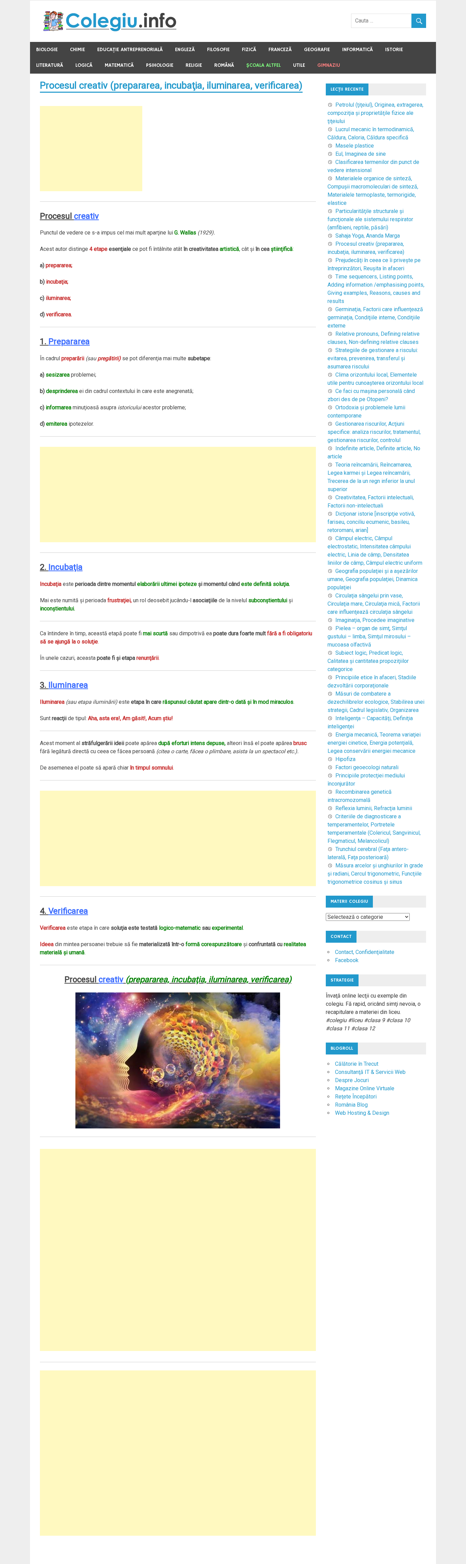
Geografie (317, 49)
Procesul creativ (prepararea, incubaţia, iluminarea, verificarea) (171, 85)
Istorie (394, 49)
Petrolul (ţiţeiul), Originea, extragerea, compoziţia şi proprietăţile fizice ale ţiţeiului (375, 113)
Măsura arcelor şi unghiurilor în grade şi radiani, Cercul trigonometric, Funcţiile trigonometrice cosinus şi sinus (375, 873)
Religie (194, 65)
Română (224, 65)
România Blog (351, 1105)
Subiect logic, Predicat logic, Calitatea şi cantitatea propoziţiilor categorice (368, 661)
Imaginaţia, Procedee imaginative (374, 620)
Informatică (357, 49)
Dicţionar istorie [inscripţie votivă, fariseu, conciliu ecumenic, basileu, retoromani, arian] (371, 522)
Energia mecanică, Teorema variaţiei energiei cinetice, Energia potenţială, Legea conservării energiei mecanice (374, 742)
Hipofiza (345, 759)
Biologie (47, 49)
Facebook (347, 960)
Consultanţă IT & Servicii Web (370, 1072)
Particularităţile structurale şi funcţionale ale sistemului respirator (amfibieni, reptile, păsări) (370, 219)
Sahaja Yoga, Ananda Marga (367, 235)
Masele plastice (354, 145)
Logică (83, 65)
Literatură (49, 65)
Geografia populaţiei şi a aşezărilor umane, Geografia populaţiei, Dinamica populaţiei (372, 579)
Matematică (119, 65)
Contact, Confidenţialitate (364, 952)
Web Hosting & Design (362, 1113)
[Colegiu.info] (110, 29)
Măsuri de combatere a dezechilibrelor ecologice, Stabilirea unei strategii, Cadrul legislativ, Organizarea (375, 701)
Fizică (249, 49)
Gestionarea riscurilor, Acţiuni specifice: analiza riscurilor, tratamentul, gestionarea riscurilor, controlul (374, 432)
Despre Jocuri (352, 1080)
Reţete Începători (356, 1096)
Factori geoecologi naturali (366, 767)
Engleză (185, 49)
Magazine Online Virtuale (364, 1088)
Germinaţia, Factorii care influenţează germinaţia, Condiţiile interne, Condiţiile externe (375, 317)
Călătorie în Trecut (356, 1064)
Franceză (280, 49)
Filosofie (218, 49)
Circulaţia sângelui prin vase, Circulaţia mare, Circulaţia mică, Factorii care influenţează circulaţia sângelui (373, 603)
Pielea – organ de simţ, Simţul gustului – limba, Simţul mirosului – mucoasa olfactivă (369, 636)
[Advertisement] (91, 148)
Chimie (77, 49)
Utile (299, 65)
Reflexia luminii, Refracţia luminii (373, 808)
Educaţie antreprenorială (130, 49)
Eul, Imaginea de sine (360, 154)
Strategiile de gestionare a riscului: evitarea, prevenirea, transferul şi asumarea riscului (372, 358)
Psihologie (159, 65)
